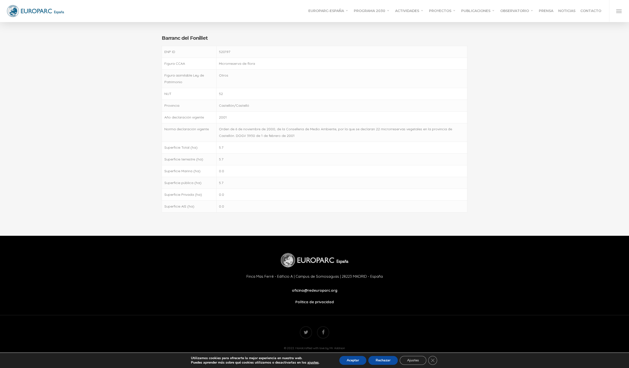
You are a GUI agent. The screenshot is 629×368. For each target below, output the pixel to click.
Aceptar (353, 360)
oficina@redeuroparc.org (314, 290)
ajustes (313, 362)
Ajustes (413, 360)
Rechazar (383, 360)
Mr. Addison (337, 348)
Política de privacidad (314, 302)
